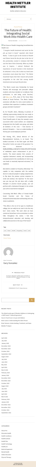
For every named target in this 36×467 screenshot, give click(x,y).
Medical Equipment (6, 449)
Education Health (6, 433)
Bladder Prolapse (6, 326)
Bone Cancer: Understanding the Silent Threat (14, 320)
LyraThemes (20, 464)
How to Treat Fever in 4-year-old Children (13, 318)
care (5, 230)
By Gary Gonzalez (13, 40)
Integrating (19, 230)
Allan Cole (9, 97)
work (29, 230)
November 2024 (5, 349)
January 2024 (5, 375)
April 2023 (4, 394)
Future (9, 230)
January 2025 (5, 343)
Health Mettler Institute (18, 5)
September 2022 (6, 413)
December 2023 (5, 378)
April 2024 (4, 367)
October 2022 (5, 410)
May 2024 (4, 365)
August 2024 (4, 357)
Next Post (18, 286)
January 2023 (5, 402)
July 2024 (4, 359)
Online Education (6, 454)
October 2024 (5, 351)
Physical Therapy (18, 27)
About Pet (4, 430)
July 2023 (4, 389)
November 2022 (5, 407)
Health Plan (4, 441)
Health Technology (6, 444)
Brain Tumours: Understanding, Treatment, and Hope (16, 323)
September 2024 (6, 354)
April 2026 (4, 338)
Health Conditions (6, 436)
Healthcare (4, 446)
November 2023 (5, 381)
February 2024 (5, 373)
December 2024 (5, 346)
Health (13, 230)
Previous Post (18, 275)
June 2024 (4, 362)
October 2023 (5, 383)
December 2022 (5, 405)
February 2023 (5, 399)
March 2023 (4, 397)
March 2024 (4, 370)
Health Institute (5, 438)
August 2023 (4, 386)
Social (25, 230)
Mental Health (5, 452)
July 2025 (4, 341)
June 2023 (4, 391)
